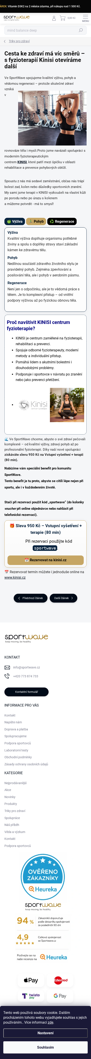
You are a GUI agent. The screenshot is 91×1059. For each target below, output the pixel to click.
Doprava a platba (16, 729)
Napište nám (13, 722)
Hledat (81, 30)
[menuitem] (15, 783)
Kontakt (9, 715)
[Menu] (85, 18)
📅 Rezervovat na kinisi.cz (45, 560)
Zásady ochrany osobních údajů (26, 764)
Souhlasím (45, 1047)
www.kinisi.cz (15, 577)
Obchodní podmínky (18, 757)
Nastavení (45, 1033)
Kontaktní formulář (26, 691)
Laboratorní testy (16, 750)
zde (50, 1022)
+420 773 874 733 (25, 676)
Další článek (61, 598)
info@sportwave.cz (26, 667)
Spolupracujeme (15, 736)
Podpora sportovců (17, 743)
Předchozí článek (33, 598)
